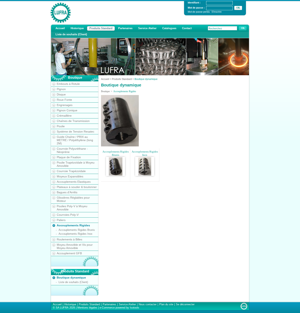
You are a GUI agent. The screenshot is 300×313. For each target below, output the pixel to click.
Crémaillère (64, 115)
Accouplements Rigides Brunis (77, 229)
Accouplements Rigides (73, 225)
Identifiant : (194, 2)
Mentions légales (87, 307)
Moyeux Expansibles (70, 176)
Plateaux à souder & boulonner (77, 187)
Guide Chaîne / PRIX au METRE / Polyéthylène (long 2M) (75, 140)
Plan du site (166, 304)
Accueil (60, 28)
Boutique (105, 91)
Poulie (61, 126)
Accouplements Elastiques (74, 181)
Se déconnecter (185, 304)
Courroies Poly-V (68, 214)
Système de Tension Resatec (75, 131)
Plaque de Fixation (69, 157)
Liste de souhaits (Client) (71, 34)
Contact (187, 28)
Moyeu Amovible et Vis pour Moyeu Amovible (75, 246)
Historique (77, 28)
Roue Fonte (64, 99)
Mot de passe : (196, 7)
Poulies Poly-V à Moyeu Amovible (72, 208)
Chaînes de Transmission (73, 121)
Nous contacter (148, 304)
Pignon (61, 89)
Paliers (61, 220)
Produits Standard (100, 28)
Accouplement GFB (69, 253)
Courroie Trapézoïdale (71, 171)
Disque (61, 94)
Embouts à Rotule (68, 83)
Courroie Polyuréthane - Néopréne (72, 150)
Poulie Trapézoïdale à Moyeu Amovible (75, 164)
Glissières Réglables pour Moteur (73, 199)
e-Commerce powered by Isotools (119, 307)
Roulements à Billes (69, 239)
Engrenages (64, 105)
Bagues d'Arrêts (67, 192)
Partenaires (125, 28)
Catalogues (169, 28)
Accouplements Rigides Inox (75, 233)
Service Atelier (147, 28)
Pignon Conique (67, 110)
